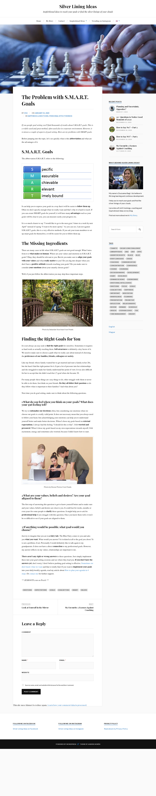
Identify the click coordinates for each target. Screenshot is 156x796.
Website (25, 672)
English (112, 326)
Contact (61, 21)
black (130, 255)
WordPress (71, 744)
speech (113, 310)
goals (52, 590)
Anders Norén (94, 744)
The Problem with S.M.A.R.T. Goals (55, 100)
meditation (128, 293)
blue (138, 255)
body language (117, 258)
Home (38, 21)
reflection (115, 303)
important (115, 293)
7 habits (113, 248)
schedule (133, 307)
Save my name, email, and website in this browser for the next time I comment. (49, 685)
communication (129, 262)
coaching (114, 262)
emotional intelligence (120, 283)
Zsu (26, 113)
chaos (129, 258)
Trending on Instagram (101, 21)
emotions (27, 590)
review (113, 307)
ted (136, 310)
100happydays (116, 251)
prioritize (129, 300)
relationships (129, 303)
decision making (117, 272)
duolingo (122, 276)
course (113, 269)
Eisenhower (132, 279)
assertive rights (117, 255)
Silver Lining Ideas (78, 6)
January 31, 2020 (42, 113)
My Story (49, 21)
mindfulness (115, 296)
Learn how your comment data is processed (67, 705)
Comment (26, 632)
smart (75, 590)
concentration (117, 265)
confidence (132, 265)
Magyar (112, 332)
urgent (132, 314)
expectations (41, 590)
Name (25, 660)
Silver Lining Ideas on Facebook (25, 729)
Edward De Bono (117, 279)
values (84, 590)
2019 (132, 251)
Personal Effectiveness (60, 116)
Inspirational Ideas (77, 21)
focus (124, 286)
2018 (126, 251)
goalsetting (63, 590)
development (133, 272)
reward (122, 307)
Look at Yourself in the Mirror (35, 607)
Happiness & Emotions (38, 116)
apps (139, 251)
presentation (116, 300)
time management (118, 314)
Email (62, 660)
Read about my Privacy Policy (116, 729)
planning (128, 296)
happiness (128, 289)
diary (112, 276)
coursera (124, 269)
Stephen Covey (125, 310)
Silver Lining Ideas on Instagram (71, 729)
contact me (33, 573)
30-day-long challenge (130, 248)
